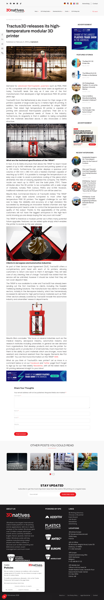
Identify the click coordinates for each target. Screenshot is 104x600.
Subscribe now (68, 494)
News (36, 11)
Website (16, 424)
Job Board (72, 519)
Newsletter (38, 366)
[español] (71, 3)
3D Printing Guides (45, 11)
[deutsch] (65, 3)
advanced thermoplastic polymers (33, 86)
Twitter (47, 363)
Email (16, 417)
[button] (4, 596)
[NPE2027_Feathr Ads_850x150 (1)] (36, 376)
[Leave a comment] (2, 53)
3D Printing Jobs (75, 11)
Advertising (85, 3)
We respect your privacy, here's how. (14, 583)
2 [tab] (53, 474)
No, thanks (9, 590)
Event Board (73, 517)
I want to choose (23, 590)
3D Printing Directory (76, 513)
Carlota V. (34, 42)
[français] (74, 3)
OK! (37, 590)
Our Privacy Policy (72, 595)
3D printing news (12, 19)
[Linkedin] (2, 39)
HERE (56, 357)
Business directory (57, 11)
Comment (17, 395)
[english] (68, 3)
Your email (33, 494)
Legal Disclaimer (85, 595)
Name (16, 411)
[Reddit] (2, 44)
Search (96, 11)
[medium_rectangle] (85, 137)
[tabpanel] (17, 462)
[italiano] (77, 3)
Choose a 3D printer (76, 515)
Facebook (34, 363)
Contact (95, 3)
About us (62, 595)
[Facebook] (2, 35)
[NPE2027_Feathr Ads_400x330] (85, 39)
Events (66, 11)
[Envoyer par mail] (2, 48)
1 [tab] (50, 474)
